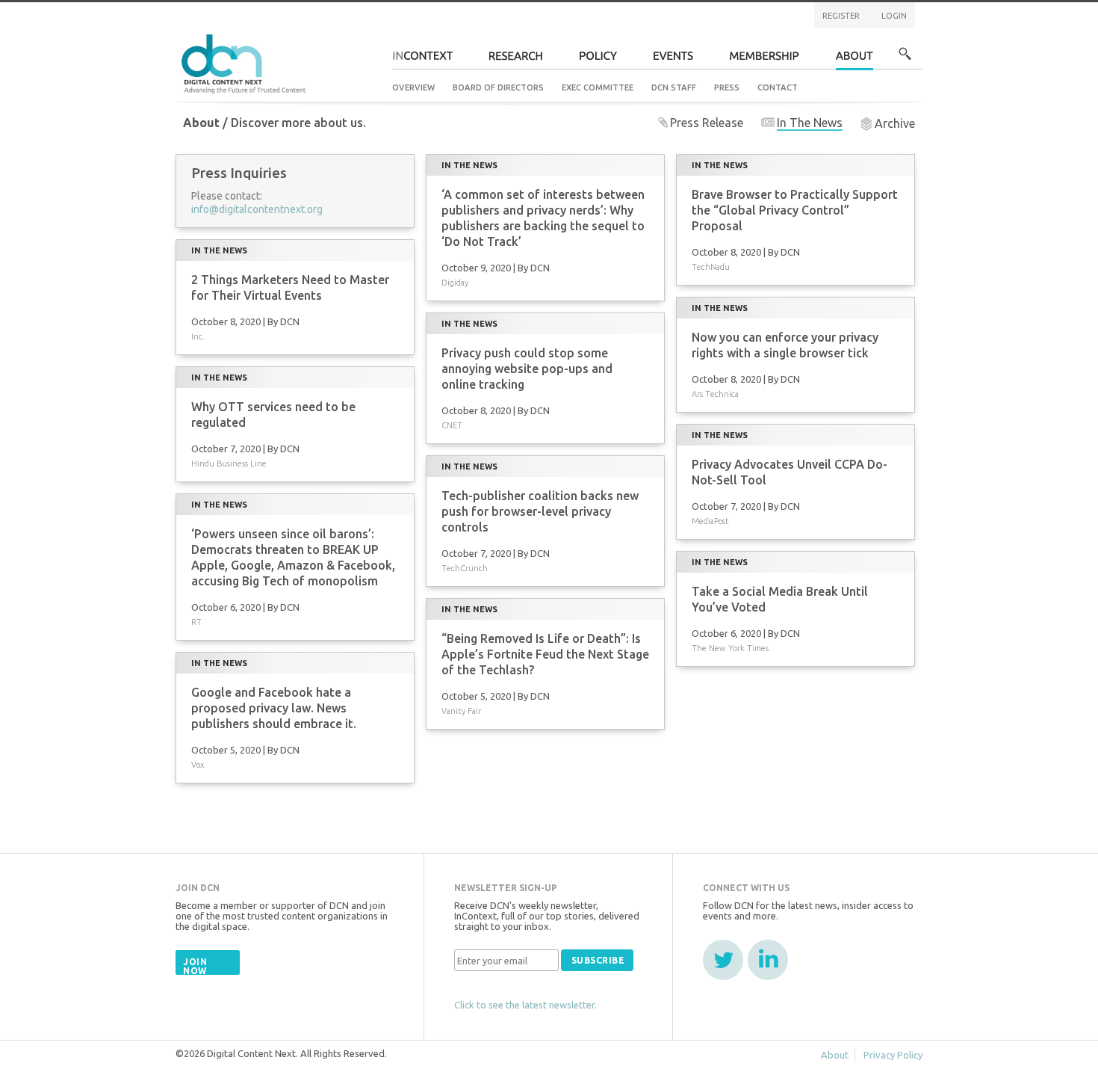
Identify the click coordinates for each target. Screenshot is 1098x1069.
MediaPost (710, 521)
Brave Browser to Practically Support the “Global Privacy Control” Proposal (795, 210)
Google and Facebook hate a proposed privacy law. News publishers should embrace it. (273, 708)
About (854, 60)
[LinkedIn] (768, 960)
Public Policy (598, 60)
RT (196, 621)
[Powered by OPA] (328, 36)
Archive (895, 123)
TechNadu (711, 266)
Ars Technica (715, 393)
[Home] (246, 61)
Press (726, 87)
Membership (764, 60)
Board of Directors (498, 87)
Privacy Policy (892, 1055)
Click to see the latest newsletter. (525, 1004)
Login (894, 15)
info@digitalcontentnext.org (257, 209)
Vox (197, 764)
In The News (810, 122)
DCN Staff (673, 87)
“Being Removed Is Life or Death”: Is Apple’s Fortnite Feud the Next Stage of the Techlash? (545, 654)
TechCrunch (464, 568)
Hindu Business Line (229, 463)
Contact (777, 87)
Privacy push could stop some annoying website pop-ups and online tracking (526, 368)
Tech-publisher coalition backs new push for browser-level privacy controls (540, 511)
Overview (413, 87)
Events (673, 60)
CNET (451, 425)
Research (516, 60)
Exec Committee (597, 87)
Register (841, 15)
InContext (422, 60)
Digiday (454, 282)
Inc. (198, 336)
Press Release (706, 122)
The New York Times (730, 648)
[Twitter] (723, 960)
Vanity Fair (461, 710)
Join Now (195, 966)
